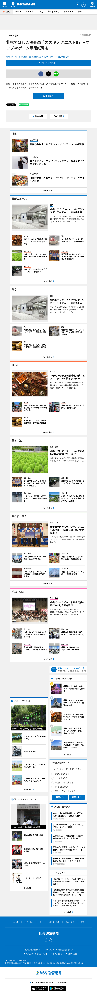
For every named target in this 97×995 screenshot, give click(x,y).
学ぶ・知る (68, 11)
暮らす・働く (53, 11)
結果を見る (77, 797)
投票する (60, 797)
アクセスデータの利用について (36, 954)
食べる (18, 11)
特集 (80, 11)
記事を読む (48, 96)
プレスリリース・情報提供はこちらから (60, 950)
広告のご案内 (72, 954)
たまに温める (61, 778)
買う (41, 11)
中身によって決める (64, 782)
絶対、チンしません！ (65, 791)
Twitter (83, 5)
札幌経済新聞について (32, 950)
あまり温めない (62, 787)
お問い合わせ (57, 954)
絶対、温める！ (62, 774)
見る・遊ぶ (30, 11)
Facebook (78, 5)
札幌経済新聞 (23, 4)
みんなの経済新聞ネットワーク (48, 973)
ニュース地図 (12, 35)
